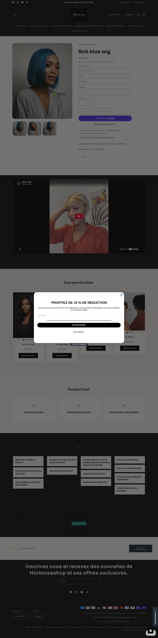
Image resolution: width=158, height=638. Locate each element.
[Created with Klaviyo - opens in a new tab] (79, 344)
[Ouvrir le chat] (150, 630)
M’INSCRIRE (79, 325)
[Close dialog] (121, 294)
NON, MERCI (79, 332)
